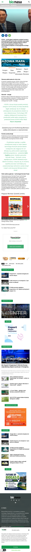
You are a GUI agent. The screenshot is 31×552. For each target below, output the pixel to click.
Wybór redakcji (6, 347)
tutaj (25, 220)
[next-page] (5, 294)
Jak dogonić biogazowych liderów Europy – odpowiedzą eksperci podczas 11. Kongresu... (15, 366)
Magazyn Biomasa (5, 5)
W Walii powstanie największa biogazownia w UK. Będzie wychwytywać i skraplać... (19, 449)
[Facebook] (6, 35)
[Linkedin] (2, 35)
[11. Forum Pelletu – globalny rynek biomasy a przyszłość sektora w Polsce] (5, 392)
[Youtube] (15, 503)
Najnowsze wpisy (7, 301)
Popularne (5, 430)
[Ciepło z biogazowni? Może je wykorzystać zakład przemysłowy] (5, 456)
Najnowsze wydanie (11, 405)
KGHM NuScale (11, 263)
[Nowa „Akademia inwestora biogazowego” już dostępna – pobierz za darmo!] (5, 378)
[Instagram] (14, 500)
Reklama (8, 321)
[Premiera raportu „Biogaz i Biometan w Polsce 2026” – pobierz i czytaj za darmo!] (5, 385)
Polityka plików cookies (15, 550)
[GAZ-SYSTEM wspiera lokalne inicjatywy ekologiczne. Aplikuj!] (5, 399)
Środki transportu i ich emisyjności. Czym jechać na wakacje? (19, 281)
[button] (29, 530)
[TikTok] (19, 500)
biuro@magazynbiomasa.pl (18, 527)
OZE (7, 21)
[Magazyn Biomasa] (15, 497)
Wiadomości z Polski (12, 21)
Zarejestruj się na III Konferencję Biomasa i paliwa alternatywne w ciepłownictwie (15, 129)
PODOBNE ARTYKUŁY (7, 270)
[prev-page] (2, 294)
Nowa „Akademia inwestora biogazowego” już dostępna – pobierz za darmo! (19, 378)
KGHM (6, 263)
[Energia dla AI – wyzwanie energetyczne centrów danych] (5, 275)
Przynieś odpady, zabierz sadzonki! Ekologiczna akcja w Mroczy (18, 462)
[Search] (29, 2)
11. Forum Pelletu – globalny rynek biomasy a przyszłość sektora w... (18, 391)
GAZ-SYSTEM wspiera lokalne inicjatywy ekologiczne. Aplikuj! (19, 398)
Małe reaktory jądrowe (19, 263)
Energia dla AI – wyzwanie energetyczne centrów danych (18, 274)
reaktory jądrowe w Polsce (6, 265)
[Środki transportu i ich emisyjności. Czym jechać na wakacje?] (5, 282)
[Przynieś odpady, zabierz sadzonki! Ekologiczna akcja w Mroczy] (5, 463)
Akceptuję (15, 547)
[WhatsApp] (9, 35)
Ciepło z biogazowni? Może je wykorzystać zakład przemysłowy (18, 455)
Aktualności (13, 5)
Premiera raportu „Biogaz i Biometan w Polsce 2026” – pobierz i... (19, 384)
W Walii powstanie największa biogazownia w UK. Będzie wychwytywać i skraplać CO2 (19, 289)
